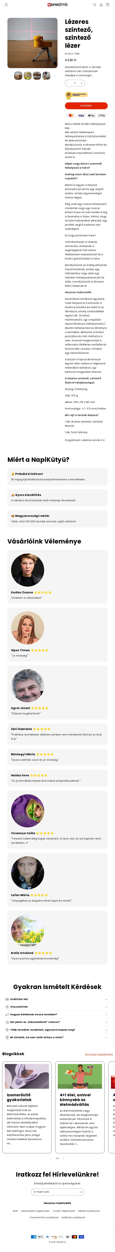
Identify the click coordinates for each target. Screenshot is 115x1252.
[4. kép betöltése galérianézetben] (46, 76)
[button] (6, 4)
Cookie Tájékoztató (64, 1211)
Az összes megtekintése (99, 1054)
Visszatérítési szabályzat (44, 1217)
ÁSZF (15, 1211)
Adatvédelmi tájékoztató (35, 1211)
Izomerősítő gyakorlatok (19, 1097)
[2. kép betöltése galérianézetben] (28, 76)
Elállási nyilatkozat (89, 1211)
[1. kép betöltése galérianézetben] (18, 76)
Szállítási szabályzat (73, 1217)
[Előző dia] (10, 76)
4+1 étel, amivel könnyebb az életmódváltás (75, 1100)
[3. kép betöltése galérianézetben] (37, 76)
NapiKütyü (61, 1242)
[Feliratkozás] (80, 1192)
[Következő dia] (54, 76)
